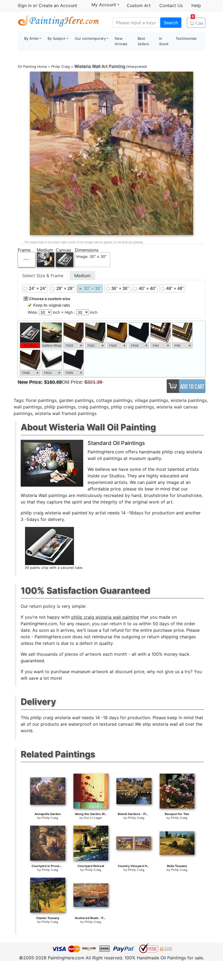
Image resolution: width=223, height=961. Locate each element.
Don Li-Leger (93, 818)
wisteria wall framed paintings (66, 413)
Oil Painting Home (32, 67)
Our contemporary (90, 38)
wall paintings (28, 407)
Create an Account (58, 5)
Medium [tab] (82, 275)
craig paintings (93, 407)
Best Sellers (143, 41)
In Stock (164, 41)
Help (196, 5)
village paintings (151, 400)
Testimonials (186, 38)
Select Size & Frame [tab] (42, 275)
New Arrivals (121, 41)
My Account (103, 4)
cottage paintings (114, 400)
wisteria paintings (189, 400)
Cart (197, 21)
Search (171, 22)
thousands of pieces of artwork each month (81, 654)
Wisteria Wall (87, 66)
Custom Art (139, 5)
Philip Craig (60, 67)
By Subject (57, 38)
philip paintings (60, 407)
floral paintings (41, 400)
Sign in (25, 5)
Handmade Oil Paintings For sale (58, 22)
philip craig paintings (132, 407)
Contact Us (171, 5)
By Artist (31, 38)
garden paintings (76, 400)
